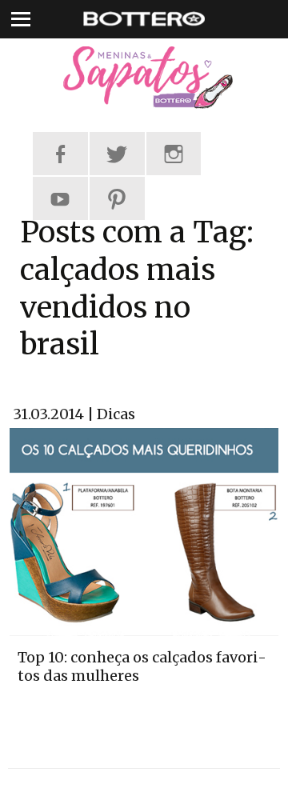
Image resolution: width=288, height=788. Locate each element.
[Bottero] (144, 77)
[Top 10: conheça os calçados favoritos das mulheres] (144, 530)
